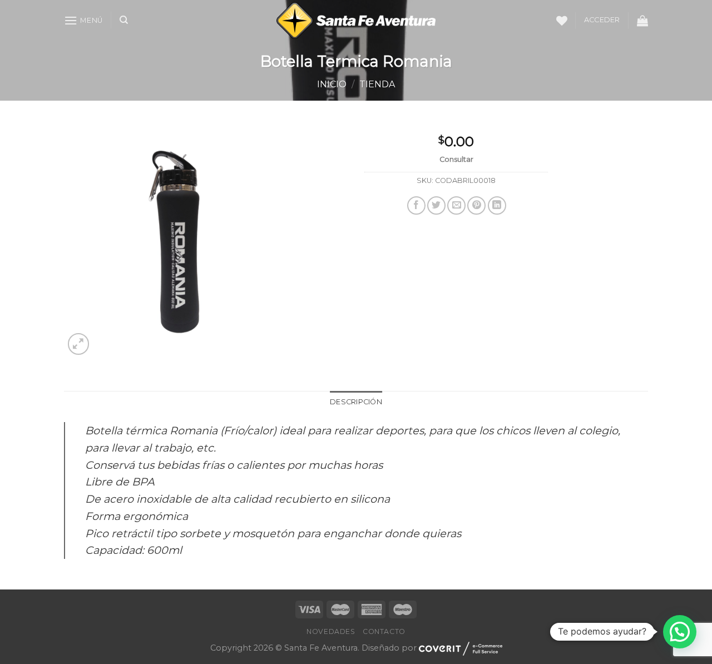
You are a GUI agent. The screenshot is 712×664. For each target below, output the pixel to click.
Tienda (377, 84)
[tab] (356, 402)
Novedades (330, 631)
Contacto (384, 631)
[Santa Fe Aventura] (356, 20)
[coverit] (460, 648)
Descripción (356, 402)
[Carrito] (642, 20)
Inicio (332, 84)
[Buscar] (124, 20)
